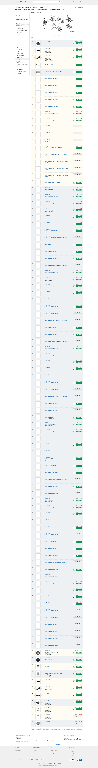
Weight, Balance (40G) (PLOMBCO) (51, 486)
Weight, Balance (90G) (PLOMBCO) (51, 493)
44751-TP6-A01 (47, 581)
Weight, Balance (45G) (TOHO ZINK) (51, 555)
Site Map (52, 753)
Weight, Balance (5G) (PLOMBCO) (51, 106)
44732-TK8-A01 (47, 650)
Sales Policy (39, 763)
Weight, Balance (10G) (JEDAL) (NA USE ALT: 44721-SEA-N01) (56, 237)
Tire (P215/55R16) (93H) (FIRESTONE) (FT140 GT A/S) (55, 708)
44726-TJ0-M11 (47, 395)
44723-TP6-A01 (47, 305)
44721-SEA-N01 (47, 201)
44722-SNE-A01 (47, 132)
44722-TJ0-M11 (47, 263)
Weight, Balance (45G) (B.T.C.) (50, 541)
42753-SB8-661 (47, 48)
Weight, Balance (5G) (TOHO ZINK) (51, 223)
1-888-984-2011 (73, 755)
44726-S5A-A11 (47, 104)
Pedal (18, 43)
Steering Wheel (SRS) (20, 55)
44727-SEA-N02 (47, 429)
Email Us (72, 751)
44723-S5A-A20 (47, 277)
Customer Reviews (18, 750)
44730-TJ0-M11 (47, 560)
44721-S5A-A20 (47, 187)
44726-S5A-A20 (47, 208)
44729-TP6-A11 (47, 533)
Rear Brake (19, 45)
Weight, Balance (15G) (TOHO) (50, 424)
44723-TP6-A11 (47, 312)
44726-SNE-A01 (47, 153)
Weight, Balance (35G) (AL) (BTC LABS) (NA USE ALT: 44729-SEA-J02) (56, 176)
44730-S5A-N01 (47, 540)
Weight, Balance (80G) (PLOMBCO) (51, 410)
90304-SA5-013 (47, 671)
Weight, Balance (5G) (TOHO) (50, 216)
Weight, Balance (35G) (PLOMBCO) (51, 120)
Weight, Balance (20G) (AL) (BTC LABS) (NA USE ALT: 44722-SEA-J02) (56, 134)
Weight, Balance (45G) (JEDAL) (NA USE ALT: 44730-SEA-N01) (56, 562)
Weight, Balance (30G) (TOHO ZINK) (51, 292)
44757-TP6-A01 (47, 623)
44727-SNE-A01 (47, 160)
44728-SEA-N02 (47, 471)
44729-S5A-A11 (47, 118)
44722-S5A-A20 (47, 243)
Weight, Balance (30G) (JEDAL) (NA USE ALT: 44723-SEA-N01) (56, 299)
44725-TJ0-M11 (47, 374)
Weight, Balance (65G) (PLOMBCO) (51, 313)
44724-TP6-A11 (47, 353)
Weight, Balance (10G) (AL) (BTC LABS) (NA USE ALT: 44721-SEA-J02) (56, 127)
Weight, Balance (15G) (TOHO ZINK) (51, 431)
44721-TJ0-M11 (47, 236)
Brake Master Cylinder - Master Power (23, 30)
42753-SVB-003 (47, 63)
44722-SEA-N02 (47, 256)
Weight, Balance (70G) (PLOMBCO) (51, 355)
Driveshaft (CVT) (20, 32)
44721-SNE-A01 (47, 125)
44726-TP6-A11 (47, 408)
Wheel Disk (19, 59)
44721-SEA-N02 (47, 229)
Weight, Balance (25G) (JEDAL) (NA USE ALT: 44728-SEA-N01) (56, 479)
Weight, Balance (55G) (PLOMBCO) (51, 583)
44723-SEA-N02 (47, 291)
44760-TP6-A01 (47, 643)
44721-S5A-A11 (47, 77)
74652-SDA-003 (47, 664)
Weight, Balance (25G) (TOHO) (50, 465)
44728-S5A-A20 (47, 457)
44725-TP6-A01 (47, 381)
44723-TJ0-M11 (47, 298)
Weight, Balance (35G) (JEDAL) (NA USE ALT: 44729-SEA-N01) (56, 520)
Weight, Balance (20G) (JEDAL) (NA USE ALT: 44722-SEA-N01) (56, 265)
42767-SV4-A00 (47, 70)
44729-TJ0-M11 (47, 519)
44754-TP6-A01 (47, 602)
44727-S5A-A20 (47, 415)
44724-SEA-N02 (47, 332)
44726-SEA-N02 (47, 222)
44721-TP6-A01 (47, 194)
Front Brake (19, 34)
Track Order (35, 750)
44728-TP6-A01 (47, 484)
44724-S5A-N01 (47, 319)
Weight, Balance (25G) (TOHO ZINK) (51, 472)
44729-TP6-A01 (47, 526)
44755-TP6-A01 (47, 609)
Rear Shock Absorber (20, 49)
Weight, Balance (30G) (49, 279)
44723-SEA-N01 (47, 284)
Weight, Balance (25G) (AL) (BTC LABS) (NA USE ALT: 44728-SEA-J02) (56, 169)
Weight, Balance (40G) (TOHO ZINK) (51, 334)
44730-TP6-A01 (47, 567)
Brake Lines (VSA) (20, 28)
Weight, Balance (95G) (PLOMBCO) (51, 534)
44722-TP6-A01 (47, 270)
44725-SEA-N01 (47, 360)
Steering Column (20, 53)
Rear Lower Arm (19, 47)
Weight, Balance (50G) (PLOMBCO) (51, 569)
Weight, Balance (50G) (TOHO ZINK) (51, 368)
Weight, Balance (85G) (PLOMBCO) (51, 451)
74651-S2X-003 (47, 657)
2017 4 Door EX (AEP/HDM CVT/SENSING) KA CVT (30, 7)
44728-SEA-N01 (47, 464)
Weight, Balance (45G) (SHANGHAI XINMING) (53, 182)
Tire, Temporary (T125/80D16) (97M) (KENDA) (53, 722)
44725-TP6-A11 (47, 388)
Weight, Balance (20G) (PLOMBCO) (51, 92)
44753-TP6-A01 (47, 595)
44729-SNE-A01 (47, 173)
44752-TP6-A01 (47, 588)
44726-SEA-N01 (47, 215)
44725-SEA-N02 (47, 367)
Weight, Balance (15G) (49, 417)
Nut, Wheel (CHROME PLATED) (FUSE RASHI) (53, 673)
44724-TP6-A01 (47, 346)
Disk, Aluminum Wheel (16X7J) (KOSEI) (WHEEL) (54, 701)
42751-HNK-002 (47, 714)
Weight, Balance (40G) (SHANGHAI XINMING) (53, 147)
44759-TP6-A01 (47, 636)
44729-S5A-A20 (47, 498)
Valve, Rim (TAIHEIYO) (49, 64)
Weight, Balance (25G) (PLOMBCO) (51, 113)
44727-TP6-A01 (47, 443)
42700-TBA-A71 (47, 700)
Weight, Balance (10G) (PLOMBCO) (51, 78)
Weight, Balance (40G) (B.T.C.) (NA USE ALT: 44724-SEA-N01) (56, 320)
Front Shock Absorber (20, 38)
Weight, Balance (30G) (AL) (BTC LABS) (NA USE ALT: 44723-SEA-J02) (56, 141)
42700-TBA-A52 (47, 41)
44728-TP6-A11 (47, 491)
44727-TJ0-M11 (47, 436)
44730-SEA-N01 (47, 547)
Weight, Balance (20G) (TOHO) (50, 251)
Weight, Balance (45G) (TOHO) (50, 548)
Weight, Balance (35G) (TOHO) (50, 507)
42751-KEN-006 (47, 721)
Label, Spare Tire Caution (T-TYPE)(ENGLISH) (53, 71)
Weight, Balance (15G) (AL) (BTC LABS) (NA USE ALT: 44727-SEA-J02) (56, 162)
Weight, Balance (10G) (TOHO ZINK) (51, 230)
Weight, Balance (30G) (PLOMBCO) (51, 99)
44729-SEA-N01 (47, 505)
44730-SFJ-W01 (47, 180)
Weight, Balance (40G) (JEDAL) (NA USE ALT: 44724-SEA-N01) (56, 341)
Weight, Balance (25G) (49, 458)
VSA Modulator (19, 57)
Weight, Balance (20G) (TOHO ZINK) (51, 258)
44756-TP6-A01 (47, 616)
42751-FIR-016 (47, 707)
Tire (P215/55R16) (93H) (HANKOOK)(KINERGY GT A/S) (55, 715)
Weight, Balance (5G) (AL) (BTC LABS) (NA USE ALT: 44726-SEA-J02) (56, 155)
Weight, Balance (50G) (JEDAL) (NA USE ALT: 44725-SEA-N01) (56, 375)
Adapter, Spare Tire (48, 659)
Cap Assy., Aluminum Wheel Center (51, 652)
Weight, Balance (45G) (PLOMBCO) (51, 527)
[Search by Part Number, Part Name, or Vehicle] (59, 1)
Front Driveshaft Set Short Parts (22, 36)
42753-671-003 (47, 55)
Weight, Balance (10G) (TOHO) (50, 203)
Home (16, 7)
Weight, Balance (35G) (49, 500)
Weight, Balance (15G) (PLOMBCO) (51, 85)
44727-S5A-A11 (47, 84)
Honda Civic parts (54, 729)
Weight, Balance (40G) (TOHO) (50, 327)
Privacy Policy (50, 763)
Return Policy (44, 763)
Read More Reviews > (58, 744)
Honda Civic (19, 7)
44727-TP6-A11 (47, 450)
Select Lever (19, 51)
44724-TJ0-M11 (47, 339)
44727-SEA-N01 (47, 422)
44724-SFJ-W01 (47, 146)
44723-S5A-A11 (47, 97)
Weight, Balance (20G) (49, 244)
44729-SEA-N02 (47, 512)
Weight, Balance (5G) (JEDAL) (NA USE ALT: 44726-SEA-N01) (56, 396)
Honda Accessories (54, 750)
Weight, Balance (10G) (49, 189)
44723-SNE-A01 (47, 139)
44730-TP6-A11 (47, 574)
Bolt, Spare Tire (47, 666)
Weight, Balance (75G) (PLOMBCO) (51, 389)
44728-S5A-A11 (47, 111)
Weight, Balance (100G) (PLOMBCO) (51, 576)
